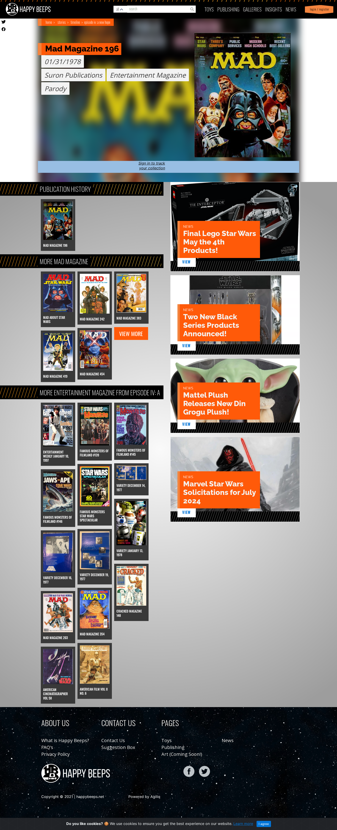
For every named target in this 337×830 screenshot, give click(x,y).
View (186, 262)
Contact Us (113, 740)
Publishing (173, 747)
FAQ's (47, 747)
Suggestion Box (118, 747)
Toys (209, 9)
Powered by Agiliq (144, 796)
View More (131, 333)
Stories (62, 22)
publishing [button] (228, 9)
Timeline (75, 22)
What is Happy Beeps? (65, 740)
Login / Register (318, 9)
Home (49, 22)
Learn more (243, 823)
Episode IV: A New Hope (97, 22)
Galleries (252, 9)
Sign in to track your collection (151, 165)
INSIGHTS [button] (273, 9)
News (291, 9)
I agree (264, 824)
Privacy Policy (55, 754)
